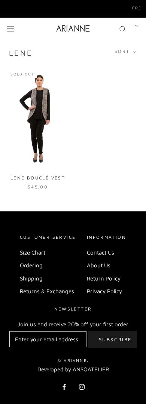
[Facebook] (64, 387)
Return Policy (104, 278)
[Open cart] (136, 28)
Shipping (31, 278)
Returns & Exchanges (47, 291)
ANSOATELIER (91, 369)
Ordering (31, 265)
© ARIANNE (72, 360)
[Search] (122, 28)
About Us (98, 265)
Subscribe (115, 339)
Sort (123, 51)
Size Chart (32, 252)
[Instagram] (82, 387)
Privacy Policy (104, 291)
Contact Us (100, 252)
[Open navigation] (10, 28)
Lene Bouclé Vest (37, 178)
